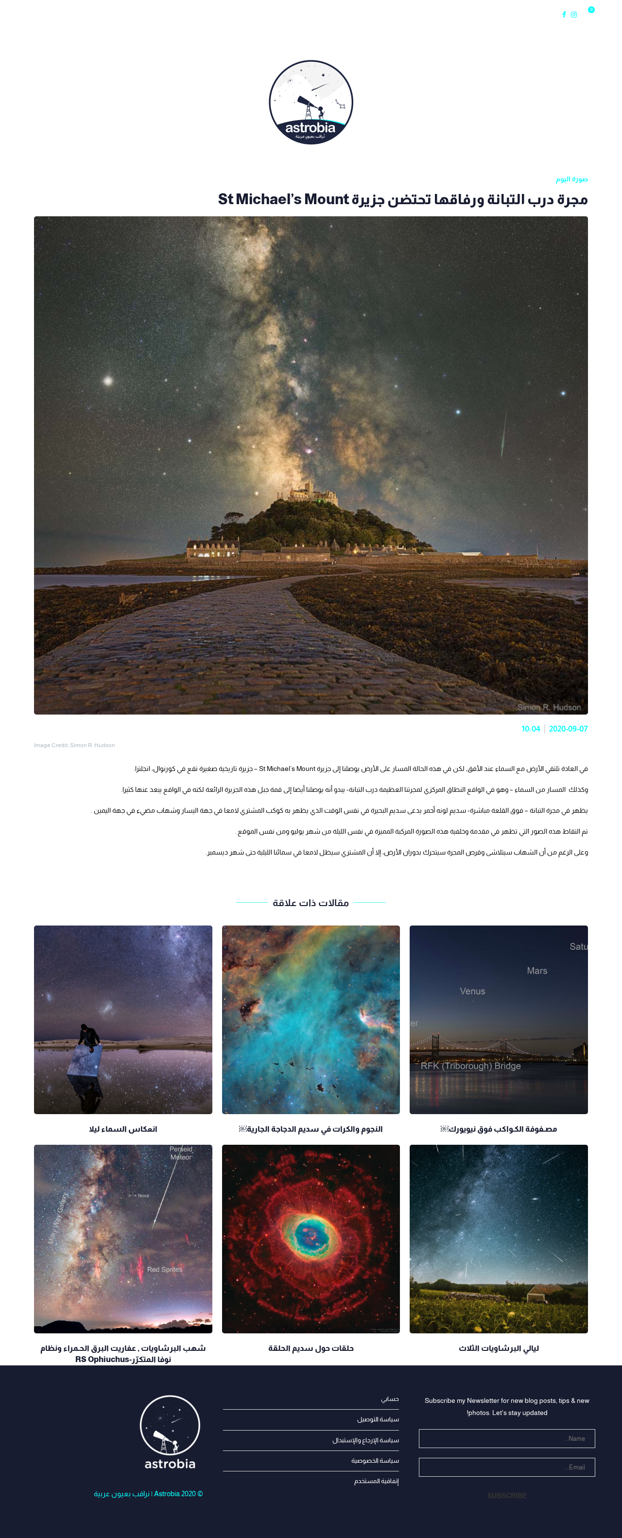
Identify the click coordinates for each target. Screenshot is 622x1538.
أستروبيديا (246, 14)
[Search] (602, 14)
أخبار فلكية (97, 14)
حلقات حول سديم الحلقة (311, 1348)
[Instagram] (574, 14)
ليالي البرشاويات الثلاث (499, 1348)
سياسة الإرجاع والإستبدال (365, 1440)
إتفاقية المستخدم (376, 1481)
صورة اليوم (292, 14)
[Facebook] (564, 14)
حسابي (390, 1398)
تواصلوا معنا (334, 14)
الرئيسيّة (20, 14)
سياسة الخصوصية (375, 1460)
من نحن (54, 14)
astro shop (382, 14)
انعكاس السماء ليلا (123, 1129)
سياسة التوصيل (378, 1419)
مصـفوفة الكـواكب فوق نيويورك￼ (499, 1129)
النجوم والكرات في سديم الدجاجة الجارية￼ (311, 1129)
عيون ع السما (197, 14)
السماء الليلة (145, 14)
